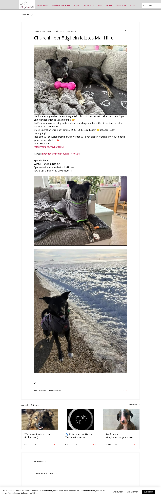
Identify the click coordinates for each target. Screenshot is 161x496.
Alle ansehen (134, 404)
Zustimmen (148, 491)
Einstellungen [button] (117, 491)
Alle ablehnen (132, 491)
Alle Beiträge (27, 14)
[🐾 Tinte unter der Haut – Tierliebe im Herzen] (80, 419)
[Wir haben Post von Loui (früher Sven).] (40, 419)
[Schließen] (157, 491)
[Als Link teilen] (35, 383)
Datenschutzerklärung (29, 493)
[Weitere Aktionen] (125, 31)
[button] (136, 14)
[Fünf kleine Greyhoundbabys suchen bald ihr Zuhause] (121, 419)
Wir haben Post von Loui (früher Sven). (37, 436)
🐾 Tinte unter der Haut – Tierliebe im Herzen (78, 436)
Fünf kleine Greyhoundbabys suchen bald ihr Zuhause (119, 436)
